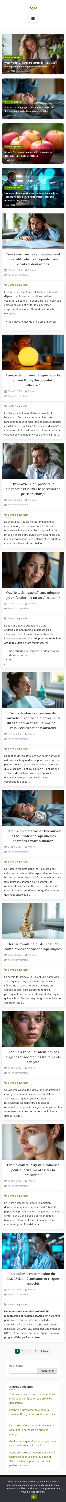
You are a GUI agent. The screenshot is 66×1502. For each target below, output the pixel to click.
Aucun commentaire (18, 275)
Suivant (44, 1351)
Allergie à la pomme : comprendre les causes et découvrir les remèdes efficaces (28, 154)
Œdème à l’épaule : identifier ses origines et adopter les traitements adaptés (33, 1057)
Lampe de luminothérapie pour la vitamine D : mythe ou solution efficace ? (33, 380)
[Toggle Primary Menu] (33, 18)
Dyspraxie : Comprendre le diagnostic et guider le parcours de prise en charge (33, 489)
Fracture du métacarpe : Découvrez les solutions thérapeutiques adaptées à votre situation (29, 109)
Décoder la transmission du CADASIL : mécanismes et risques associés (33, 1278)
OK (34, 1497)
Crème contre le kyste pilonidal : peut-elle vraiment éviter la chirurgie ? (33, 1170)
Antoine (32, 270)
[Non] (61, 1489)
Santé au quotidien (13, 57)
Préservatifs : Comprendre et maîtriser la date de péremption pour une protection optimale (29, 65)
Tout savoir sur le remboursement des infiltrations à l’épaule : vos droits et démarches (33, 259)
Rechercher (16, 1365)
